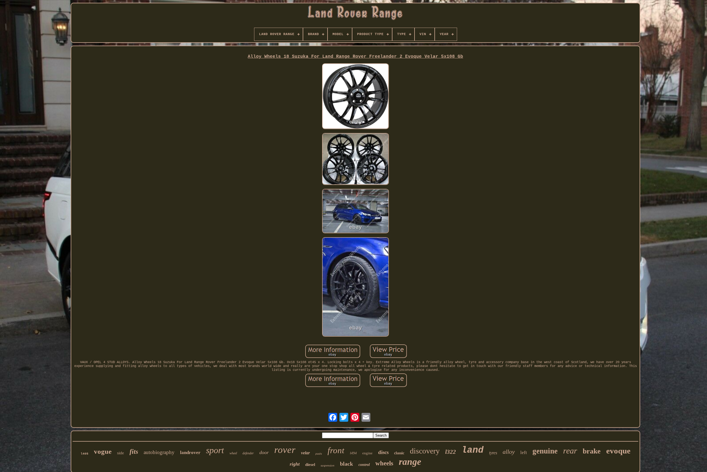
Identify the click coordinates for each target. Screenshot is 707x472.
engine (367, 453)
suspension (327, 465)
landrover (190, 452)
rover (285, 449)
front (336, 450)
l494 (353, 453)
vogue (103, 451)
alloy (509, 451)
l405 (84, 453)
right (295, 464)
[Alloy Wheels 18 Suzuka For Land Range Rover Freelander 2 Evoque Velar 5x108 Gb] (355, 97)
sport (215, 450)
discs (383, 452)
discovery (425, 451)
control (364, 465)
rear (570, 450)
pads (318, 453)
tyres (493, 452)
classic (399, 453)
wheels (384, 463)
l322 (450, 452)
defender (248, 453)
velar (305, 452)
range (410, 462)
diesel (310, 464)
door (264, 452)
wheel (233, 453)
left (523, 452)
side (120, 453)
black (346, 464)
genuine (545, 451)
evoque (618, 450)
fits (134, 451)
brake (592, 451)
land (472, 450)
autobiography (159, 452)
